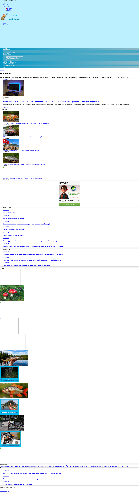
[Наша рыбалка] (10, 20)
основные (59, 466)
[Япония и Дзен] (12, 430)
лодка (42, 466)
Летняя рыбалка (10, 52)
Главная (2, 70)
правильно (78, 466)
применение (95, 466)
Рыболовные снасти (10, 54)
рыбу (116, 466)
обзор (50, 466)
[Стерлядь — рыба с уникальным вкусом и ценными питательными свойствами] (11, 163)
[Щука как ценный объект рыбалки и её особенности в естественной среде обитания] (14, 365)
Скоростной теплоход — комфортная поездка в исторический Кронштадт (22, 178)
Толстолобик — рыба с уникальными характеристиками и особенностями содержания (26, 123)
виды (7, 466)
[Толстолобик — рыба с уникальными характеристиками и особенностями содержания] (11, 121)
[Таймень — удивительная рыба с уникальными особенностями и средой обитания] (11, 135)
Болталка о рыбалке (9, 62)
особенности (69, 466)
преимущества (86, 466)
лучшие (46, 466)
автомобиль (2, 466)
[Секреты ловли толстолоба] (10, 284)
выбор (11, 466)
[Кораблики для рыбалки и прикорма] (10, 317)
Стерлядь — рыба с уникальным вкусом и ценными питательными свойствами (24, 164)
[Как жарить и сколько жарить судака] (12, 349)
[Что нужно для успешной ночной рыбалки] (10, 462)
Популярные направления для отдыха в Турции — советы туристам (21, 150)
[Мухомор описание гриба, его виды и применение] (12, 300)
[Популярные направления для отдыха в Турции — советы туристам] (11, 149)
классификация (31, 466)
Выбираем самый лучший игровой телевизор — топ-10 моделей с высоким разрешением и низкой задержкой (51, 101)
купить (35, 466)
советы (119, 466)
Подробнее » (6, 107)
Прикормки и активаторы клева (14, 56)
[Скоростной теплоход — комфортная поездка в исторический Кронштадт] (11, 176)
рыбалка (112, 466)
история (22, 466)
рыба (107, 466)
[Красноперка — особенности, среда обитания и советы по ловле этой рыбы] (14, 398)
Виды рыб (6, 53)
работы (103, 466)
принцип (99, 466)
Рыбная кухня (7, 61)
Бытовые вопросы (9, 63)
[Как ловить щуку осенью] (9, 333)
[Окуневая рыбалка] (9, 414)
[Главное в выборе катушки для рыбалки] (10, 446)
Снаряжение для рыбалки (13, 58)
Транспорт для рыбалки (12, 60)
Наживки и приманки (11, 57)
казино (26, 466)
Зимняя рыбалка (10, 50)
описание (55, 466)
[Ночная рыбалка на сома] (9, 381)
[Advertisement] (69, 36)
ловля (39, 466)
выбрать (17, 466)
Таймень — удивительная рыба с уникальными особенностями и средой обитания (25, 136)
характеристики (126, 466)
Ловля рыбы (7, 49)
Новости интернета (11, 65)
